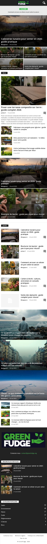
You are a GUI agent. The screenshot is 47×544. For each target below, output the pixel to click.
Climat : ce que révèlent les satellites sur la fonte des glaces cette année (22, 394)
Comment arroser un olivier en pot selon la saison (35, 56)
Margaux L (4, 44)
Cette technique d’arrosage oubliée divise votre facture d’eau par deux (29, 149)
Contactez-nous (8, 535)
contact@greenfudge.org (29, 453)
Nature (3, 512)
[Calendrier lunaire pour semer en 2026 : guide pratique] (23, 31)
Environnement (6, 508)
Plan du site (23, 538)
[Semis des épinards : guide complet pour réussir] (10, 300)
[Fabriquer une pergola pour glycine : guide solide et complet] (6, 130)
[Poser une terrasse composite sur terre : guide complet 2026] (23, 90)
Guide (3, 515)
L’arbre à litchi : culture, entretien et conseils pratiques (23, 12)
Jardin (3, 505)
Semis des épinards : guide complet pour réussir (34, 67)
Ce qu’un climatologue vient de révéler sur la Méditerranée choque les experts (20, 333)
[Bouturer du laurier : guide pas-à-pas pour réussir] (23, 204)
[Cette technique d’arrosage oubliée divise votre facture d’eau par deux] (6, 151)
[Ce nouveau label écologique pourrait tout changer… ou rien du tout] (5, 422)
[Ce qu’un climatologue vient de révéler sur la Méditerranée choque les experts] (23, 325)
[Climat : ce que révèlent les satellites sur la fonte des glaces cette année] (23, 385)
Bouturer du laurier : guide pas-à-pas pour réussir (10, 56)
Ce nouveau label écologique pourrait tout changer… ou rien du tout (26, 421)
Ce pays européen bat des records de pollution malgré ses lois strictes (21, 364)
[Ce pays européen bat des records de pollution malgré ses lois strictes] (23, 355)
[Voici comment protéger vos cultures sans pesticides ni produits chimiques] (5, 413)
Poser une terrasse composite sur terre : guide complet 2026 (21, 108)
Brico (2, 525)
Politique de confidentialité (36, 535)
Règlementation (6, 518)
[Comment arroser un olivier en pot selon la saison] (10, 268)
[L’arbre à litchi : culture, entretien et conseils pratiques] (10, 284)
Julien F (3, 113)
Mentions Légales (20, 535)
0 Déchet (4, 522)
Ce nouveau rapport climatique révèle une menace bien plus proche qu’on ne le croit (26, 404)
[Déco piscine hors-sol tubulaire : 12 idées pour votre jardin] (6, 141)
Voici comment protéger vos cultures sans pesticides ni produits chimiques (25, 412)
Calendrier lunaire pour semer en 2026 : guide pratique (22, 40)
